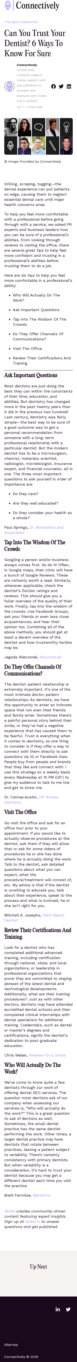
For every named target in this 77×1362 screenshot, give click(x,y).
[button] (53, 86)
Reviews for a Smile (47, 1055)
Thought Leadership (21, 22)
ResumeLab (50, 657)
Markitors (41, 1195)
